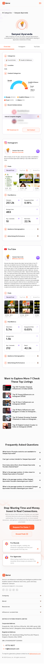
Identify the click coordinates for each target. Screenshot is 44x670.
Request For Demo (20, 527)
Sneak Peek (21, 534)
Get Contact (31, 130)
